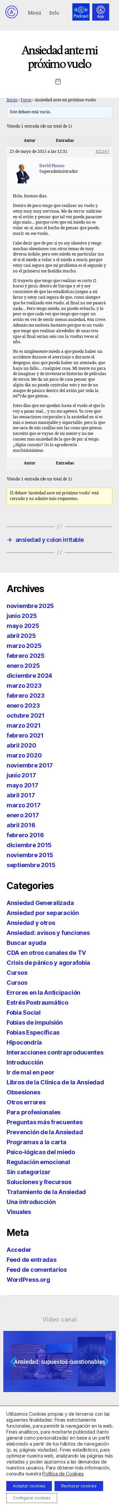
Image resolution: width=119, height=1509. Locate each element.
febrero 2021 (25, 735)
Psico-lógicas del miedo (41, 1152)
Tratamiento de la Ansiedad (46, 1191)
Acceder (19, 1249)
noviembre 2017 (30, 765)
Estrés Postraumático (37, 1002)
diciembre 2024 (29, 675)
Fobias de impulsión (35, 1022)
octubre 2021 (26, 715)
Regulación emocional (38, 1161)
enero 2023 (23, 705)
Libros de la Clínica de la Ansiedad (55, 1082)
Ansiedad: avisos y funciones (48, 932)
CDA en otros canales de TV (46, 952)
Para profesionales (33, 1112)
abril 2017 (21, 795)
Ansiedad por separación (43, 912)
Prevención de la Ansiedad (45, 1132)
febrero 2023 (26, 695)
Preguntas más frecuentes (45, 1122)
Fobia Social (24, 1012)
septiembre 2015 (31, 864)
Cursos (17, 972)
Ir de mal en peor (30, 1072)
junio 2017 (21, 775)
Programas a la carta (36, 1142)
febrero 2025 (26, 655)
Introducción (25, 1062)
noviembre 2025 (30, 605)
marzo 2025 (24, 645)
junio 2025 (22, 615)
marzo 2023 (24, 685)
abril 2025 (21, 635)
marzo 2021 (23, 725)
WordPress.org (28, 1279)
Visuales (19, 1211)
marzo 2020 (24, 755)
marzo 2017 (23, 805)
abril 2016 (21, 825)
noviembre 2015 (30, 855)
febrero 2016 (25, 835)
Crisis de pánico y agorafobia (48, 962)
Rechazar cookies (79, 1485)
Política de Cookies (62, 1473)
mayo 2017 (22, 785)
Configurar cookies (32, 1497)
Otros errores (26, 1102)
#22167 (102, 151)
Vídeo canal (60, 1319)
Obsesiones (23, 1092)
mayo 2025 (23, 625)
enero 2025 (23, 665)
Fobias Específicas (33, 1032)
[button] (34, 12)
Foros (26, 100)
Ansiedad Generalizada (40, 902)
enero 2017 (23, 815)
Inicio (12, 100)
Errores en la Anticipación (43, 992)
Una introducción (31, 1201)
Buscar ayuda (26, 942)
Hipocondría (24, 1042)
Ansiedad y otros (31, 922)
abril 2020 (21, 745)
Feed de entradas (32, 1259)
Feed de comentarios (37, 1269)
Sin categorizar (29, 1171)
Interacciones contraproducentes (55, 1052)
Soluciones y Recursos (39, 1181)
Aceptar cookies (29, 1485)
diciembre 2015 (29, 845)
